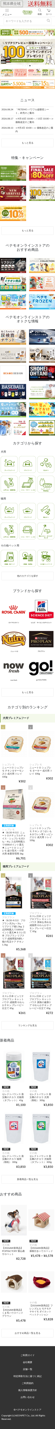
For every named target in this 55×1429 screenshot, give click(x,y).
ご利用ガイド (28, 1355)
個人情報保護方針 (27, 1390)
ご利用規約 (27, 1383)
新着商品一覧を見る (27, 1179)
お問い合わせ (28, 1397)
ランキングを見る (27, 1025)
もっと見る (27, 143)
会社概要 (27, 1362)
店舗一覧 (27, 1369)
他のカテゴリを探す (27, 576)
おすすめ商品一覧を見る (27, 1333)
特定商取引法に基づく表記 (27, 1376)
